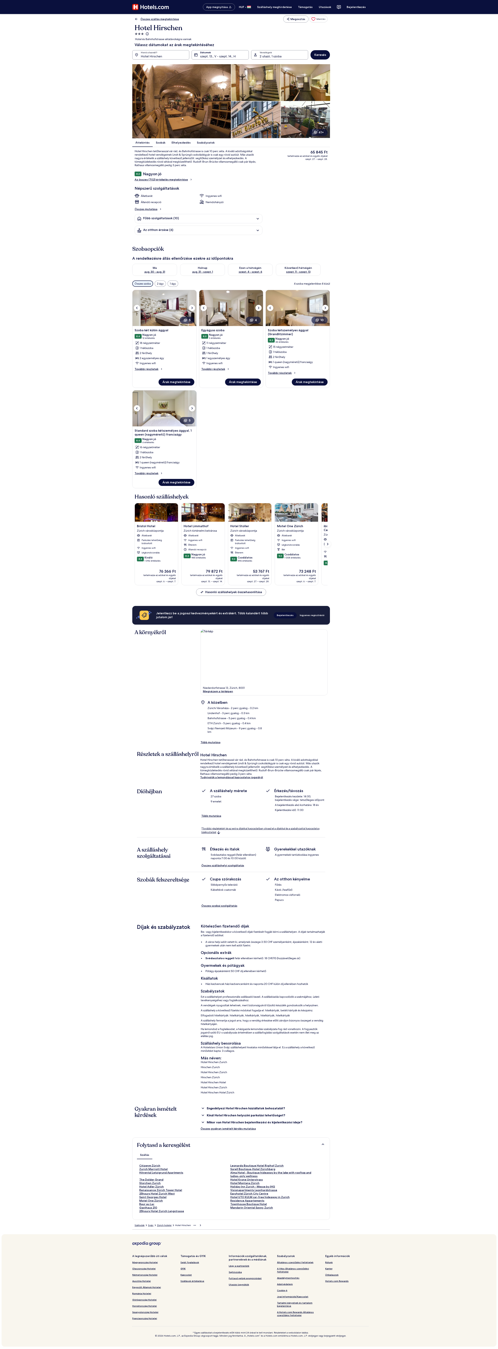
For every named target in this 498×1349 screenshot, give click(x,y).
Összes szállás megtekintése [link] (159, 19)
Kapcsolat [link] (186, 1274)
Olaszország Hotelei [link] (144, 1268)
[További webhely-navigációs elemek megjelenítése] (195, 1225)
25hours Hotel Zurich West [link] (157, 1193)
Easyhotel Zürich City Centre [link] (249, 1193)
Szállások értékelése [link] (192, 1281)
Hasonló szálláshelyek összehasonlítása (233, 592)
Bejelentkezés (356, 7)
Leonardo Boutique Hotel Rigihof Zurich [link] (257, 1165)
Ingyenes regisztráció (312, 615)
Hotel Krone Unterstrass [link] (246, 1179)
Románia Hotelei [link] (141, 1293)
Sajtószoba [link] (235, 1272)
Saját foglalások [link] (190, 1262)
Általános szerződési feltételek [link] (295, 1262)
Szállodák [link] (140, 1225)
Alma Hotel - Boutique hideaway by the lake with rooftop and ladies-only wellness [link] (270, 1174)
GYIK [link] (183, 1268)
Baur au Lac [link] (146, 1204)
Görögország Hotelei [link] (144, 1299)
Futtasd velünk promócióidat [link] (245, 1278)
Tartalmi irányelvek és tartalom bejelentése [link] (294, 1304)
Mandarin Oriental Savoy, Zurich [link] (251, 1207)
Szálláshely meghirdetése (274, 7)
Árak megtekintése (176, 382)
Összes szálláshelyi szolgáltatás (222, 865)
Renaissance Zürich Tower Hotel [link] (160, 1190)
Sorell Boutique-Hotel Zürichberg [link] (252, 1169)
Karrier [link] (328, 1268)
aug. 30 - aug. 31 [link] (154, 271)
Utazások (325, 7)
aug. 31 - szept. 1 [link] (202, 271)
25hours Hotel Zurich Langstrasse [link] (161, 1211)
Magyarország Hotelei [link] (145, 1262)
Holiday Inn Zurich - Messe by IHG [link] (252, 1186)
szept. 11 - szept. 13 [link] (298, 271)
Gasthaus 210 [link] (148, 1207)
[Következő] (325, 270)
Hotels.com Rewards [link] (337, 1281)
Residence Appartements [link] (247, 1200)
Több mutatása (210, 742)
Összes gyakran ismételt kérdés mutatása (228, 1128)
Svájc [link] (150, 1225)
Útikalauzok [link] (331, 1274)
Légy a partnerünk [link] (239, 1265)
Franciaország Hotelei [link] (144, 1318)
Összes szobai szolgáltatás (219, 905)
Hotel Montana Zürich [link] (245, 1183)
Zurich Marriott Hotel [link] (153, 1169)
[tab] (144, 1155)
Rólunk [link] (329, 1262)
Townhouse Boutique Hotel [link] (248, 1204)
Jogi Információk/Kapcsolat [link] (292, 1296)
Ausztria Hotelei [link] (141, 1281)
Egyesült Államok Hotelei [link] (146, 1287)
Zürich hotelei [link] (164, 1225)
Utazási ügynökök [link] (239, 1284)
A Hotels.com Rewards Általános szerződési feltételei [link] (295, 1314)
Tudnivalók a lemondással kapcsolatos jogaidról (231, 777)
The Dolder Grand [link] (151, 1179)
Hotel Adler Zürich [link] (151, 1186)
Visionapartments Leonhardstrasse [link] (253, 1190)
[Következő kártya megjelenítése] (327, 544)
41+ (321, 132)
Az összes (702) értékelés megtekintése (161, 179)
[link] (318, 19)
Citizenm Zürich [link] (149, 1165)
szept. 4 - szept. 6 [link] (250, 271)
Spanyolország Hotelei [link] (145, 1312)
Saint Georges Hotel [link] (153, 1197)
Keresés (320, 55)
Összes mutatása (146, 209)
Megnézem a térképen (218, 691)
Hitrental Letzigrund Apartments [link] (161, 1172)
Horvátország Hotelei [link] (144, 1305)
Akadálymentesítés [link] (288, 1277)
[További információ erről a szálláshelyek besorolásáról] (147, 34)
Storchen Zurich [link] (150, 1183)
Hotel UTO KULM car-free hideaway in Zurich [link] (260, 1197)
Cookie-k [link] (282, 1290)
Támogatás (305, 7)
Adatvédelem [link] (285, 1284)
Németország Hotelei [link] (144, 1274)
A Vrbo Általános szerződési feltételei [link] (293, 1270)
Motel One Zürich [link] (151, 1200)
